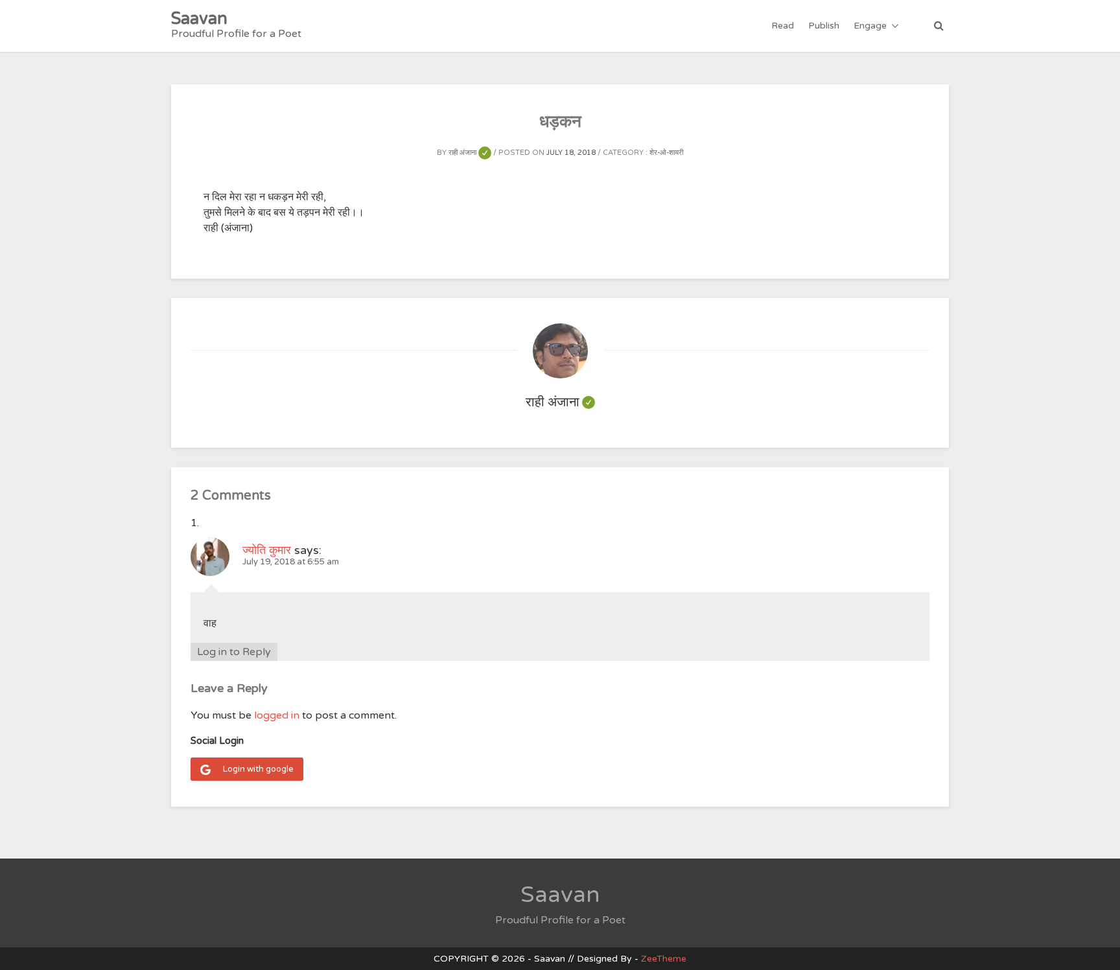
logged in (276, 715)
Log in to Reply (234, 651)
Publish (823, 25)
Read (782, 25)
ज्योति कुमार (266, 550)
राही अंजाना (470, 152)
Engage (870, 25)
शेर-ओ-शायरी (666, 152)
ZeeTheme (663, 958)
